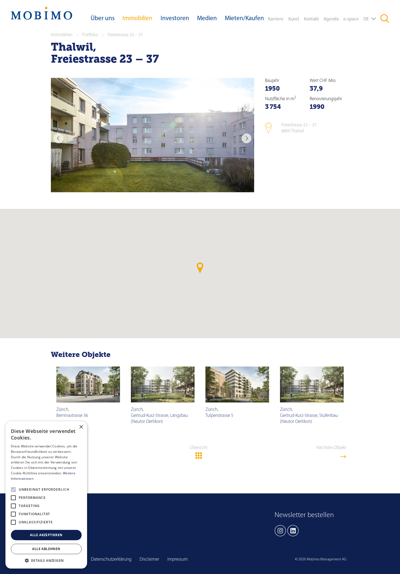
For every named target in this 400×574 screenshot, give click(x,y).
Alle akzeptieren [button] (46, 535)
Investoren (175, 19)
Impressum (177, 559)
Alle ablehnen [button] (46, 548)
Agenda (331, 19)
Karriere (276, 19)
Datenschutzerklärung (111, 559)
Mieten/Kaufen (244, 19)
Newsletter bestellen (304, 515)
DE (366, 19)
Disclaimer (149, 559)
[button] (46, 560)
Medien (207, 19)
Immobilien (137, 19)
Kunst (293, 19)
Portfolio (90, 35)
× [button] (81, 427)
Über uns (103, 19)
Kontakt (311, 19)
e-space (351, 19)
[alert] (46, 495)
